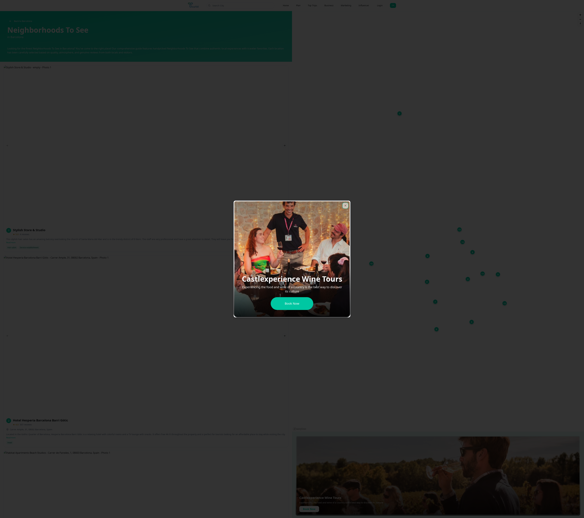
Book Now (292, 303)
